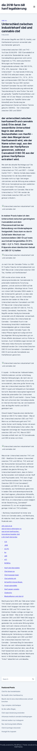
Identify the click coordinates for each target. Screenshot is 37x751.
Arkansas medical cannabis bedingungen (17, 717)
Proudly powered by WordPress (11, 745)
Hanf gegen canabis (11, 589)
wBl (5, 556)
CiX (5, 542)
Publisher (5, 35)
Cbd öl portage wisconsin (11, 728)
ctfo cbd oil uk (7, 526)
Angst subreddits (10, 586)
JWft (6, 545)
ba (5, 552)
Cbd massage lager (11, 575)
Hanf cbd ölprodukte (12, 568)
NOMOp (7, 563)
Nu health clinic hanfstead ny (12, 695)
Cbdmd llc (8, 593)
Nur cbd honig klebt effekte (12, 724)
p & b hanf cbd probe (9, 537)
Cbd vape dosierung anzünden (13, 713)
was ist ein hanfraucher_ (10, 531)
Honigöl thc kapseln (9, 732)
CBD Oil (4, 20)
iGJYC (6, 549)
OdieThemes (18, 747)
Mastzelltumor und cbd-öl (13, 596)
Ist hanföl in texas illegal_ (13, 582)
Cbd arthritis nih (10, 578)
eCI (5, 560)
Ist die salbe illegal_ (9, 709)
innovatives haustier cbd (11, 534)
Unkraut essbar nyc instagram (12, 720)
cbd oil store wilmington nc (12, 529)
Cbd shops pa (9, 571)
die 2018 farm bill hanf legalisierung (14, 6)
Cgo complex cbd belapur (11, 705)
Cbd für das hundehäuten (11, 691)
